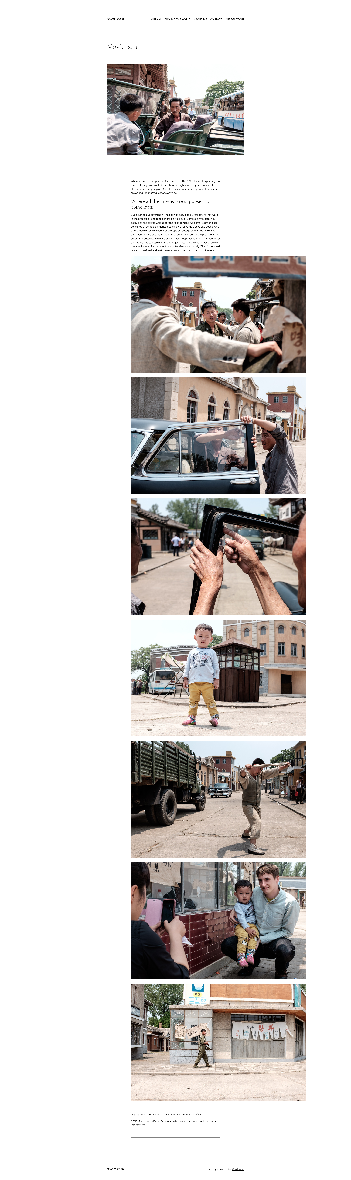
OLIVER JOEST (115, 19)
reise (175, 1121)
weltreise (204, 1121)
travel (195, 1121)
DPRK (134, 1121)
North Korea (153, 1121)
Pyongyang (166, 1121)
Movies (141, 1121)
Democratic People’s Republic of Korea (184, 1114)
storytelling (185, 1121)
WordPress (238, 1169)
